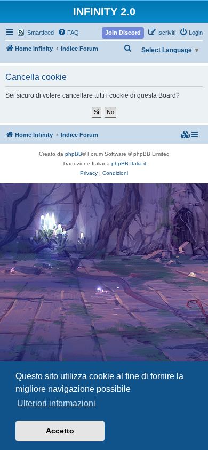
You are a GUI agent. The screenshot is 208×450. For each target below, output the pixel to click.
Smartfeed (40, 32)
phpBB (73, 154)
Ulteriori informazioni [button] (56, 403)
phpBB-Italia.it (128, 163)
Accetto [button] (60, 431)
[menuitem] (68, 32)
